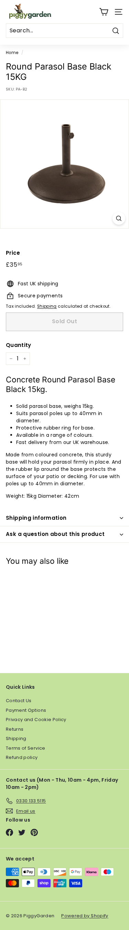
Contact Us (19, 700)
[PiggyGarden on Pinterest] (34, 832)
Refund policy (22, 757)
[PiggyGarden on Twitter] (21, 832)
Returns (14, 729)
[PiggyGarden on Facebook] (9, 832)
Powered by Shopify (84, 915)
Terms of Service (25, 748)
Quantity (18, 345)
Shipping (47, 306)
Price (13, 252)
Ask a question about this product (55, 534)
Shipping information (36, 517)
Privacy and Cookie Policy (36, 719)
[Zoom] (118, 218)
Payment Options (26, 710)
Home (12, 52)
